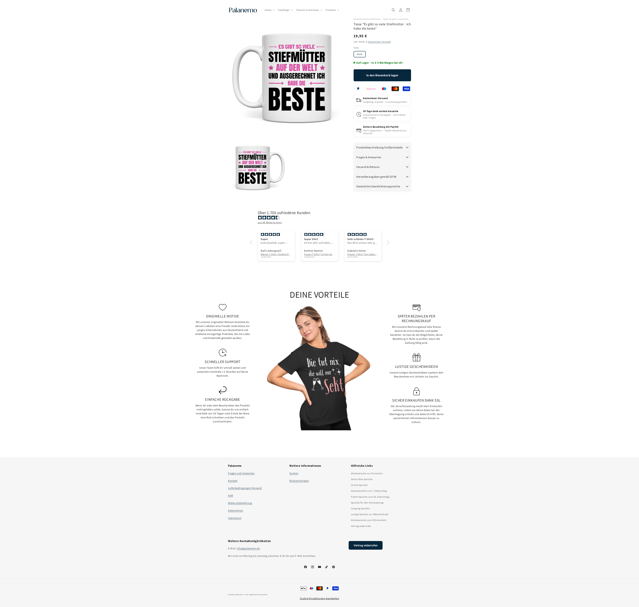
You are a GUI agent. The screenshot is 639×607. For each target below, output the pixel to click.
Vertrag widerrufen (361, 526)
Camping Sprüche (360, 508)
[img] (321, 217)
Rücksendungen (299, 481)
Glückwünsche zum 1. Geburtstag (369, 490)
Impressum (234, 518)
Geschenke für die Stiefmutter (367, 19)
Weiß (359, 54)
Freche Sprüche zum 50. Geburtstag (370, 496)
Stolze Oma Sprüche (362, 479)
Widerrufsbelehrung (240, 503)
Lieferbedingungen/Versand (245, 488)
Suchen (293, 473)
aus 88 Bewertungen (270, 222)
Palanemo (239, 594)
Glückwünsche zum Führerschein (369, 520)
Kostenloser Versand (379, 41)
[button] (269, 9)
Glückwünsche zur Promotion (367, 473)
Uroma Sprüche (359, 485)
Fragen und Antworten (241, 473)
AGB (230, 495)
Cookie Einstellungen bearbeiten (319, 598)
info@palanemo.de (248, 548)
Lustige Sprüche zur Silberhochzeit (369, 514)
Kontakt (232, 481)
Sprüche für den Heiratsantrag (367, 502)
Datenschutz (235, 510)
